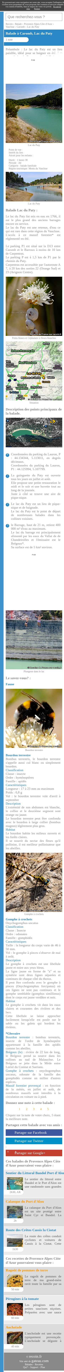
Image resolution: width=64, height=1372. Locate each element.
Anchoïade (14, 1327)
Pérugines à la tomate (22, 1299)
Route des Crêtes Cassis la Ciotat (31, 1230)
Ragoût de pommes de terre (27, 1270)
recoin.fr (35, 1356)
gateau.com (40, 1361)
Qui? (25, 1367)
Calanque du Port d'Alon (25, 1201)
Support (34, 1367)
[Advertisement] (32, 70)
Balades (29, 1364)
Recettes (39, 1364)
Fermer (37, 9)
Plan (43, 1367)
